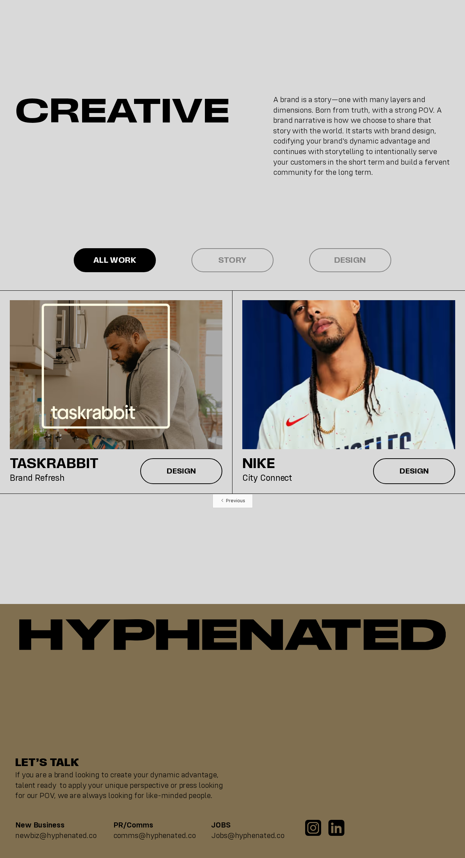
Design (350, 260)
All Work (115, 260)
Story (232, 260)
